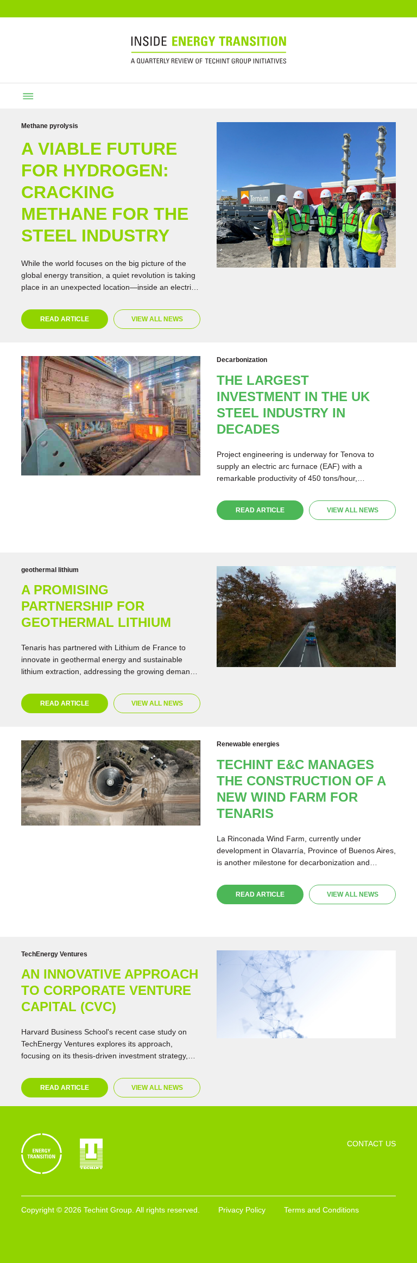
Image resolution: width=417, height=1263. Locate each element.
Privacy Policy (242, 1209)
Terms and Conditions (321, 1209)
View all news (157, 319)
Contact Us (371, 1143)
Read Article (64, 319)
